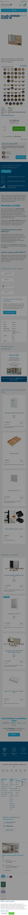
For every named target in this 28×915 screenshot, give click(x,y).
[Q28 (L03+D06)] (15, 96)
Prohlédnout (13, 734)
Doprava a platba (4, 790)
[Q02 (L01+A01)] (15, 80)
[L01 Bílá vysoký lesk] (4, 80)
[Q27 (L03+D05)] (12, 88)
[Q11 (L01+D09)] (15, 84)
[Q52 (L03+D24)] (6, 103)
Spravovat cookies (5, 910)
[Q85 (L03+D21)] (15, 100)
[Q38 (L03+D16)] (4, 100)
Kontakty (2, 782)
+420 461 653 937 (5, 1)
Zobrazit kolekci (6, 171)
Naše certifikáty (18, 790)
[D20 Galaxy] (12, 73)
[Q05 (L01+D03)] (23, 80)
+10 (14, 647)
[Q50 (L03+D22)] (19, 100)
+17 (14, 571)
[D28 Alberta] (19, 77)
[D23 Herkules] (23, 73)
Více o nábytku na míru (10, 312)
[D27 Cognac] (15, 77)
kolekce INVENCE (13, 244)
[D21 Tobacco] (15, 73)
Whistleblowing (12, 805)
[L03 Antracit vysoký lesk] (8, 80)
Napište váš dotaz (9, 830)
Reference (17, 792)
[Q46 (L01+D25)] (8, 92)
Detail (21, 422)
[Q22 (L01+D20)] (4, 88)
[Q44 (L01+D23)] (23, 88)
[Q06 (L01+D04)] (4, 84)
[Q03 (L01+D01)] (19, 80)
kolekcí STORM (24, 246)
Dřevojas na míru (12, 790)
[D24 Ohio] (4, 77)
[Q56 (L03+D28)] (21, 103)
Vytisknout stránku (23, 15)
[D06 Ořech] (15, 69)
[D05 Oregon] (12, 69)
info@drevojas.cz (9, 826)
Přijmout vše (11, 913)
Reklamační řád (3, 788)
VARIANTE (5, 247)
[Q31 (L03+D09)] (19, 96)
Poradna (11, 782)
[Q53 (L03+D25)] (10, 103)
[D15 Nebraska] (23, 69)
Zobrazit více (10, 61)
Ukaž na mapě (7, 870)
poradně (23, 258)
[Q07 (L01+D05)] (8, 84)
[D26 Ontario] (12, 77)
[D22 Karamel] (19, 73)
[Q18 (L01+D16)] (8, 88)
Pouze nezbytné (4, 913)
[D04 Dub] (8, 69)
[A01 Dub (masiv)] (23, 77)
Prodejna (11, 792)
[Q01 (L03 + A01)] (23, 92)
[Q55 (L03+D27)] (17, 103)
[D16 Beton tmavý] (4, 73)
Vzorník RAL (12, 803)
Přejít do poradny (21, 157)
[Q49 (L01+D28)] (19, 92)
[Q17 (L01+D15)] (19, 84)
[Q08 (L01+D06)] (12, 84)
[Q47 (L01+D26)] (12, 92)
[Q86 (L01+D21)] (15, 88)
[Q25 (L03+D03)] (8, 96)
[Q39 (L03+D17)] (8, 100)
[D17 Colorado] (8, 73)
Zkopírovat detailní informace (7, 115)
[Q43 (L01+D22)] (19, 88)
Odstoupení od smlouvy (5, 786)
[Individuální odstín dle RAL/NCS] (12, 80)
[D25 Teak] (8, 77)
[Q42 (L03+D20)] (12, 100)
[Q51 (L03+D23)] (23, 100)
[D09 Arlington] (19, 69)
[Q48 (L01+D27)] (15, 92)
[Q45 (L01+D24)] (4, 92)
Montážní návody (13, 788)
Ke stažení (11, 794)
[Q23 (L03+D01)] (4, 96)
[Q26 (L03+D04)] (12, 96)
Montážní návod (7, 348)
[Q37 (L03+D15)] (23, 96)
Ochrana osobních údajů (5, 792)
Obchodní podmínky (4, 784)
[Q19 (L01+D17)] (23, 84)
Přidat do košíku (20, 128)
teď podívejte (11, 728)
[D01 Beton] (4, 69)
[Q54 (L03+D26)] (14, 103)
